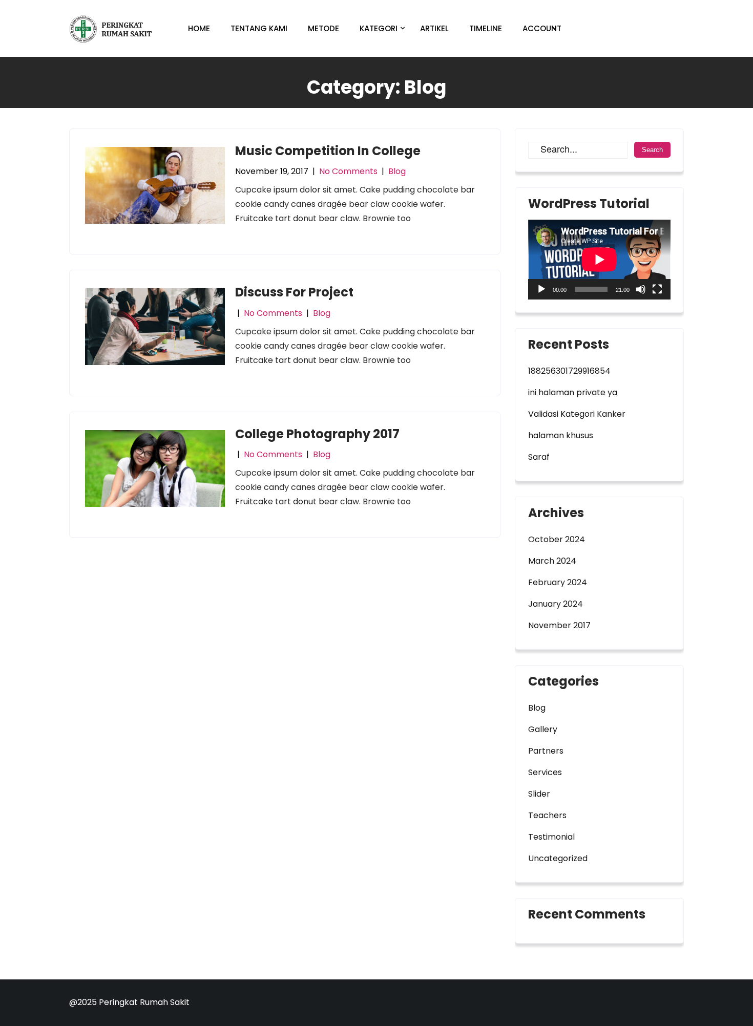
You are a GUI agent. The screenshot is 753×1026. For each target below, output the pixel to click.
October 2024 (556, 539)
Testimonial (551, 837)
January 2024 (555, 604)
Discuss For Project (294, 292)
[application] (599, 260)
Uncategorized (558, 858)
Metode (323, 28)
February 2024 (557, 582)
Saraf (539, 457)
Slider (539, 794)
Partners (545, 751)
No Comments (348, 171)
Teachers (547, 815)
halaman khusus (560, 435)
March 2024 (552, 561)
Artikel (434, 28)
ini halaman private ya (572, 392)
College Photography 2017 (317, 433)
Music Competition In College (328, 150)
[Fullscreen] (657, 289)
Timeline (485, 28)
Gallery (542, 729)
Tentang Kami (259, 28)
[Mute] (641, 289)
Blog (397, 171)
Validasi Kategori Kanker (576, 414)
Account (541, 28)
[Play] (541, 289)
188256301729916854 (569, 371)
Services (545, 772)
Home (199, 28)
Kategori (379, 28)
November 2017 (559, 625)
